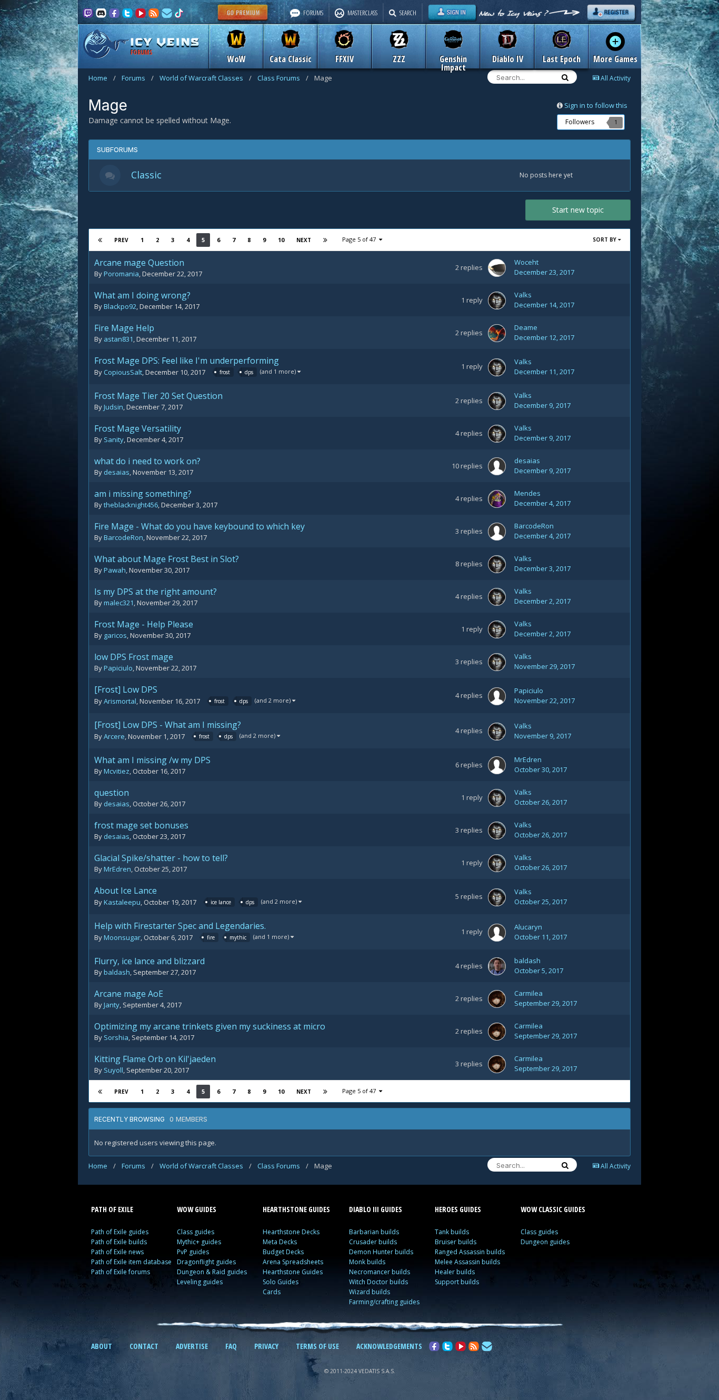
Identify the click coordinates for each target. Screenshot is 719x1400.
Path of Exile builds (119, 1241)
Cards (272, 1291)
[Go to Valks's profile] (497, 300)
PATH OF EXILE (112, 1209)
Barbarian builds (374, 1231)
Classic (146, 174)
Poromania (121, 273)
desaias (116, 472)
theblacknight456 (131, 504)
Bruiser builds (455, 1241)
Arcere (114, 737)
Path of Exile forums (120, 1271)
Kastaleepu (122, 902)
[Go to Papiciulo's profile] (497, 696)
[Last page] (325, 240)
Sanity (114, 439)
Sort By (605, 239)
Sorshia (116, 1037)
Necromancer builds (379, 1271)
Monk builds (367, 1261)
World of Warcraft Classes (205, 78)
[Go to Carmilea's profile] (497, 999)
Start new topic (578, 210)
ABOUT (101, 1346)
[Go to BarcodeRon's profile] (497, 532)
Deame (525, 327)
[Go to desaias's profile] (497, 466)
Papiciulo (118, 668)
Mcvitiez (116, 771)
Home (102, 78)
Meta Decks (280, 1241)
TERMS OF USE (317, 1346)
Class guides (195, 1231)
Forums (138, 78)
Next (303, 240)
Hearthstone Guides (293, 1271)
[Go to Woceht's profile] (497, 268)
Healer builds (455, 1271)
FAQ (231, 1346)
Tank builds (452, 1231)
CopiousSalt (123, 372)
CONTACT (143, 1346)
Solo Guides (280, 1281)
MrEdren (528, 759)
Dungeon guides (545, 1241)
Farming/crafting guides (384, 1301)
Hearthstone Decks (291, 1231)
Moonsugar (122, 938)
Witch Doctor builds (378, 1281)
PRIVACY (266, 1346)
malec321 (119, 602)
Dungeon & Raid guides (212, 1271)
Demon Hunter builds (381, 1251)
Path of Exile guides (119, 1231)
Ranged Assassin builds (470, 1251)
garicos (115, 635)
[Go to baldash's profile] (497, 966)
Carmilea (528, 993)
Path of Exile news (117, 1251)
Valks (523, 294)
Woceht (526, 262)
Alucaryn (528, 927)
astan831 (118, 339)
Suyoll (113, 1070)
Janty (111, 1004)
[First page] (100, 240)
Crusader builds (373, 1241)
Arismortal (120, 701)
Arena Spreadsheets (293, 1261)
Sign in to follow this (595, 105)
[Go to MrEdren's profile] (497, 765)
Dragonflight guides (206, 1261)
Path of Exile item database (131, 1261)
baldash (117, 972)
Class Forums (282, 78)
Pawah (115, 570)
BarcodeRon (123, 537)
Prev (121, 240)
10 (281, 240)
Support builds (457, 1281)
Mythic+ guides (199, 1241)
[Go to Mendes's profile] (497, 499)
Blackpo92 (120, 306)
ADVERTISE (192, 1346)
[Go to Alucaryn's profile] (497, 933)
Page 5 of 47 (360, 239)
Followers (579, 121)
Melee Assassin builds (467, 1261)
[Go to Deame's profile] (497, 333)
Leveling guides (200, 1281)
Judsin (113, 407)
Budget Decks (283, 1251)
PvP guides (193, 1251)
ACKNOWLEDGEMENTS (389, 1346)
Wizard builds (369, 1291)
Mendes (527, 493)
